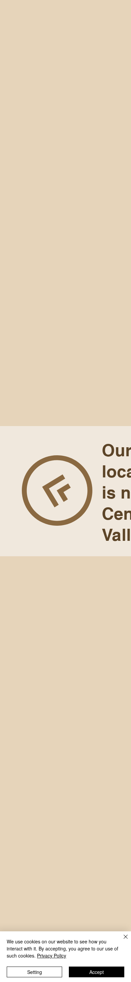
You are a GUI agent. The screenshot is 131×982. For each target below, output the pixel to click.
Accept (96, 972)
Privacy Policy (51, 955)
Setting (34, 972)
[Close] (122, 941)
